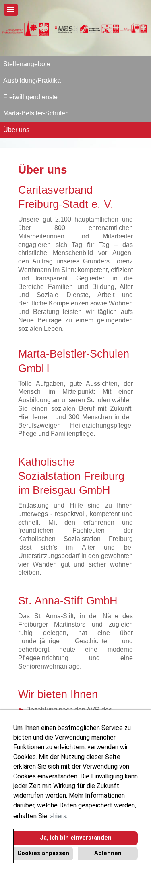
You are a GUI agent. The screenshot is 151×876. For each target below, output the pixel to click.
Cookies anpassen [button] (43, 853)
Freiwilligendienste (30, 97)
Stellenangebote (26, 64)
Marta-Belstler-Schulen (36, 113)
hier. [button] (58, 816)
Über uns (16, 129)
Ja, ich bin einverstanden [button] (76, 837)
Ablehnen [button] (108, 853)
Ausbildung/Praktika (32, 80)
